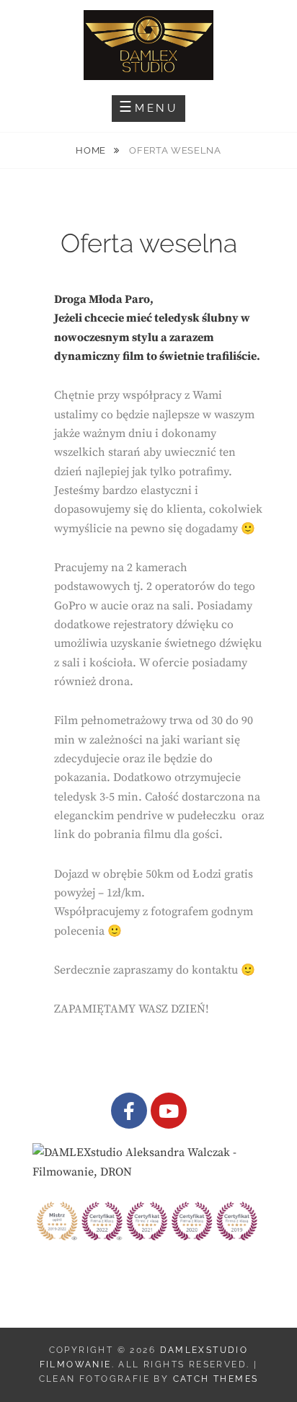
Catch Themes (216, 1379)
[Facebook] (129, 1111)
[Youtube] (169, 1111)
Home (92, 150)
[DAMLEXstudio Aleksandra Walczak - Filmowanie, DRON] (148, 1161)
